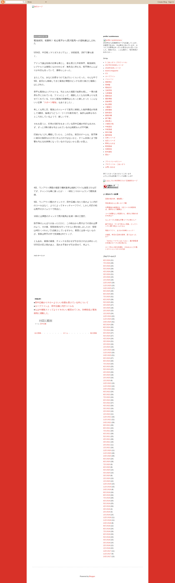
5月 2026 (106, 269)
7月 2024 (106, 330)
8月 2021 (106, 428)
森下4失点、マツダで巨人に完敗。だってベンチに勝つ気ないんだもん (121, 225)
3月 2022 (106, 408)
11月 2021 (107, 420)
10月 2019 (107, 489)
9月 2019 (106, 492)
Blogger (92, 576)
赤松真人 (108, 121)
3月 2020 (106, 475)
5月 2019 (106, 503)
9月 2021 (106, 425)
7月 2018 (106, 531)
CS (106, 73)
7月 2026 (106, 263)
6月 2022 (106, 400)
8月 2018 (106, 529)
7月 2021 (106, 431)
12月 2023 (107, 350)
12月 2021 (107, 417)
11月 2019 (107, 487)
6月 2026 (106, 266)
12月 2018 (107, 517)
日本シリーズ (110, 138)
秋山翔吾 (108, 104)
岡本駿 (107, 85)
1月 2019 (106, 515)
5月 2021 (106, 436)
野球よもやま (110, 143)
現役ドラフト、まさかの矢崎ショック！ (120, 230)
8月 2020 (106, 462)
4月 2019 (106, 506)
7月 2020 (106, 464)
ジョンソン (109, 79)
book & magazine (111, 71)
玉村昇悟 (108, 90)
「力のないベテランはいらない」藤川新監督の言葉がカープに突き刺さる (121, 242)
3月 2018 (106, 543)
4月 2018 (106, 540)
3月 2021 (106, 442)
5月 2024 (106, 336)
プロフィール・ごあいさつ (115, 164)
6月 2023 (106, 367)
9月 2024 (106, 325)
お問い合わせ (110, 167)
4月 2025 (106, 305)
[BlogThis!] (43, 320)
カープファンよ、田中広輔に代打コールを (54, 306)
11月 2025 (107, 285)
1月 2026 (106, 280)
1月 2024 (106, 347)
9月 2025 (106, 291)
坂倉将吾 (108, 101)
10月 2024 (107, 322)
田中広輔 (43, 324)
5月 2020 (106, 470)
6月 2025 (106, 299)
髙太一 (107, 155)
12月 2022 (107, 383)
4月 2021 (106, 439)
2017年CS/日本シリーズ (114, 65)
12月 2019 (107, 484)
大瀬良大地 (109, 124)
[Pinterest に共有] (50, 320)
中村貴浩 (108, 127)
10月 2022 (107, 389)
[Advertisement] (54, 164)
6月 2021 (106, 434)
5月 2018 (106, 537)
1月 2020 (106, 481)
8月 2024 (106, 327)
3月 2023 (106, 375)
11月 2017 (107, 554)
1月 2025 (106, 313)
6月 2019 (106, 501)
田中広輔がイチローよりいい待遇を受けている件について (61, 302)
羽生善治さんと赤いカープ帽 (116, 203)
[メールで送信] (40, 320)
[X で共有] (45, 320)
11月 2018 (107, 520)
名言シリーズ (110, 141)
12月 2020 (107, 450)
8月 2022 (106, 394)
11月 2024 (107, 319)
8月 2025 (106, 294)
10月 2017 (107, 557)
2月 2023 (106, 378)
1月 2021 (106, 448)
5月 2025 (106, 302)
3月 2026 (106, 274)
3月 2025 (106, 308)
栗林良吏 (108, 96)
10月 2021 (107, 422)
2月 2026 (106, 277)
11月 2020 (107, 453)
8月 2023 (106, 361)
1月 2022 (106, 414)
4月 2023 (106, 372)
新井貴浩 (108, 113)
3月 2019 (106, 509)
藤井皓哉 (108, 135)
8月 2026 (106, 260)
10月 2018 (107, 523)
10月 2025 (107, 288)
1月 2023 (106, 380)
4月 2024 (106, 339)
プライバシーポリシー (113, 161)
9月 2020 (106, 459)
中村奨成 (108, 129)
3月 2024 (106, 341)
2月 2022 (106, 411)
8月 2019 (106, 495)
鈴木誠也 (108, 152)
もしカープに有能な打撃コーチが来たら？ (120, 220)
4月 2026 (106, 272)
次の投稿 (37, 333)
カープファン (110, 76)
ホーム (65, 333)
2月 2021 (106, 445)
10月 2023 (107, 355)
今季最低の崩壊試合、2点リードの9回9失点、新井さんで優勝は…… (120, 208)
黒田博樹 (108, 99)
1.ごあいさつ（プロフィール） (116, 62)
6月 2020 (106, 467)
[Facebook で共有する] (48, 320)
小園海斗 (108, 107)
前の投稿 (93, 333)
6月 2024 (106, 333)
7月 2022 (106, 397)
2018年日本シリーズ (113, 68)
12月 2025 (107, 283)
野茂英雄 (108, 146)
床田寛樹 (108, 110)
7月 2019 (106, 498)
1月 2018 (106, 548)
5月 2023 (106, 369)
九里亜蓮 (108, 93)
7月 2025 (106, 297)
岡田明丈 (108, 82)
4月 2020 (106, 473)
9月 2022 (106, 392)
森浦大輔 (108, 115)
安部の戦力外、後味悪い (114, 199)
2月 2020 (106, 478)
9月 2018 (106, 526)
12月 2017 (107, 551)
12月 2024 (107, 316)
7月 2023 (106, 364)
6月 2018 (106, 534)
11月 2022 (107, 386)
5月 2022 (106, 403)
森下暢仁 (108, 118)
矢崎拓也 (108, 149)
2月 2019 (106, 512)
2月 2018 (106, 545)
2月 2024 (106, 344)
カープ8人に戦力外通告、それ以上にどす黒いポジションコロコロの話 (121, 248)
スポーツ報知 (50, 102)
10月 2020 (107, 456)
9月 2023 (106, 358)
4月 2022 (106, 406)
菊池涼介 (108, 87)
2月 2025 (106, 311)
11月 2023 (107, 353)
